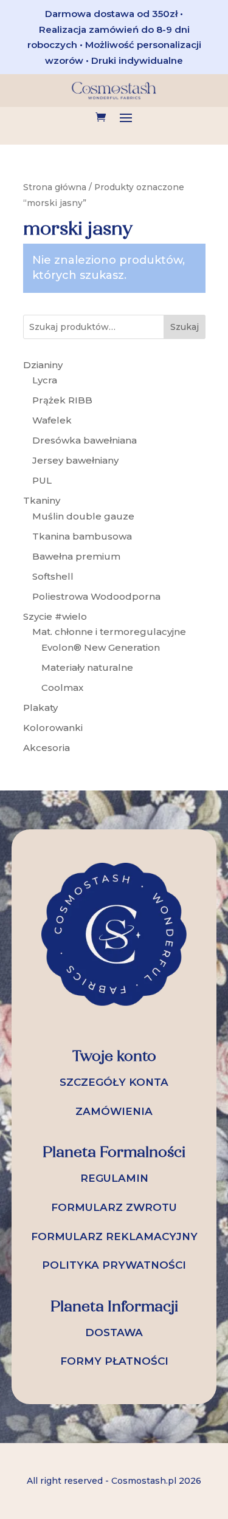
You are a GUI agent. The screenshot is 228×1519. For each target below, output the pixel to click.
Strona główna (54, 187)
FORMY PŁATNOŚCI (114, 1361)
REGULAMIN (114, 1178)
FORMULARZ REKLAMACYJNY (114, 1236)
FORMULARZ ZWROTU (114, 1207)
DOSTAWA (114, 1332)
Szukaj (184, 326)
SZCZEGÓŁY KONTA (114, 1082)
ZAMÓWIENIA (114, 1111)
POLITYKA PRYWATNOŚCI (114, 1265)
